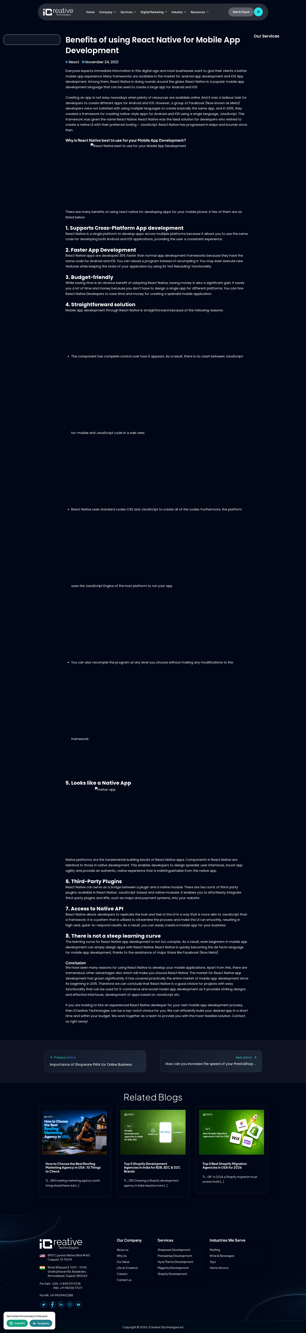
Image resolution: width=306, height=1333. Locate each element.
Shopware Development (174, 1250)
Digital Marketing (152, 12)
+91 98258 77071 (71, 1288)
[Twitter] (44, 1304)
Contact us (124, 1280)
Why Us (122, 1256)
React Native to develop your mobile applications (166, 967)
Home (90, 12)
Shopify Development (172, 1274)
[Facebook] (52, 1304)
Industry (177, 12)
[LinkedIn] (61, 1304)
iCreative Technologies (91, 1010)
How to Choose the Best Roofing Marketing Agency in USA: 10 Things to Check (73, 1167)
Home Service (219, 1268)
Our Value (123, 1262)
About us (122, 1250)
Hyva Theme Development (175, 1262)
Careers (122, 1274)
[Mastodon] (78, 1304)
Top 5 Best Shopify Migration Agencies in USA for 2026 (225, 1166)
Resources (198, 12)
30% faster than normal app (141, 255)
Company (105, 12)
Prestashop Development (175, 1256)
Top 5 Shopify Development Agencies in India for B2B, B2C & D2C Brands (152, 1167)
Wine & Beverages (222, 1256)
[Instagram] (70, 1304)
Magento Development (173, 1268)
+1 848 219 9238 (70, 1283)
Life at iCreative (127, 1268)
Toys (213, 1262)
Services (126, 12)
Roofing (215, 1250)
